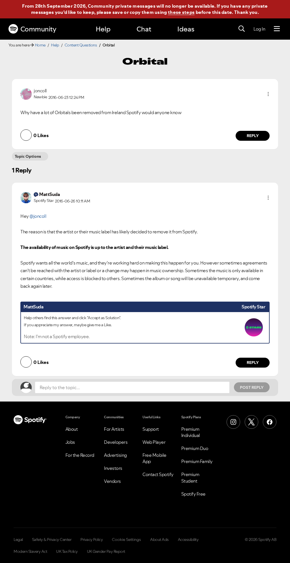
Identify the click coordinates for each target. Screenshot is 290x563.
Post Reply (252, 387)
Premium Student (190, 477)
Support (150, 429)
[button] (268, 94)
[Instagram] (233, 422)
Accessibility (188, 539)
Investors (113, 468)
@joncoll (37, 216)
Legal (18, 539)
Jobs (70, 442)
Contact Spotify (158, 474)
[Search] (241, 29)
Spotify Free (193, 494)
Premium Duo (194, 448)
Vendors (112, 481)
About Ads (159, 539)
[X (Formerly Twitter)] (251, 422)
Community (38, 29)
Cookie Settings (126, 539)
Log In (259, 29)
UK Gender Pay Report (106, 551)
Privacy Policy (91, 539)
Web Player (153, 442)
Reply (253, 135)
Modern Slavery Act (30, 551)
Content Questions (81, 45)
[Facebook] (269, 422)
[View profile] (26, 93)
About (71, 429)
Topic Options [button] (28, 156)
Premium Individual (190, 432)
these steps (181, 12)
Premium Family (197, 461)
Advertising (115, 455)
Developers (115, 442)
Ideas (185, 29)
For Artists (114, 429)
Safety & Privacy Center (52, 539)
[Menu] (277, 29)
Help (103, 29)
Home (40, 45)
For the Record (79, 455)
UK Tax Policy (67, 551)
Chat (144, 29)
